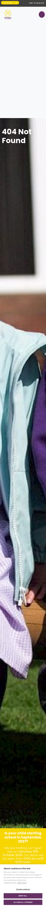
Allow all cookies (22, 902)
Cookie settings (23, 889)
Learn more (21, 883)
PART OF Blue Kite (36, 3)
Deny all (23, 896)
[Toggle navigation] (40, 14)
